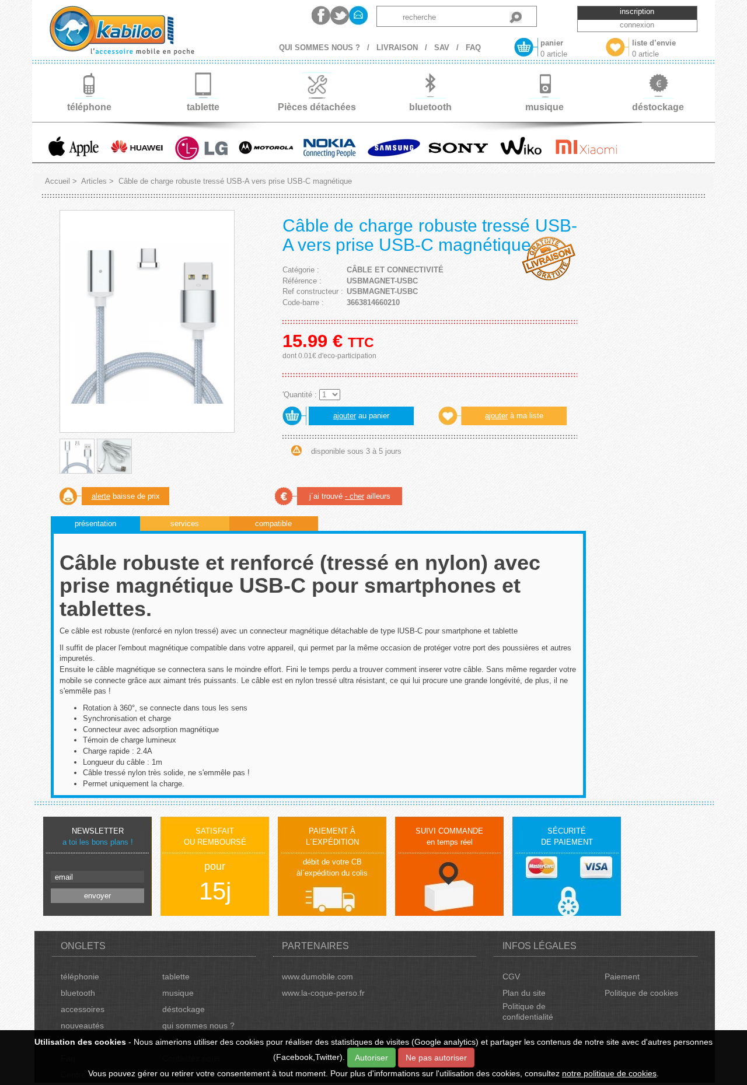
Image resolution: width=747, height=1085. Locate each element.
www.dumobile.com (317, 976)
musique (178, 993)
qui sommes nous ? (198, 1025)
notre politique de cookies (609, 1073)
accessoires (82, 1009)
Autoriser (371, 1057)
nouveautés (82, 1025)
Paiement (622, 976)
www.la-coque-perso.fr (323, 993)
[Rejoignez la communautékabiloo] (321, 15)
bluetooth (78, 993)
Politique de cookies (641, 993)
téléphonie (80, 976)
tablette (176, 976)
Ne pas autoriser (436, 1057)
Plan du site (524, 993)
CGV (511, 976)
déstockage (183, 1009)
